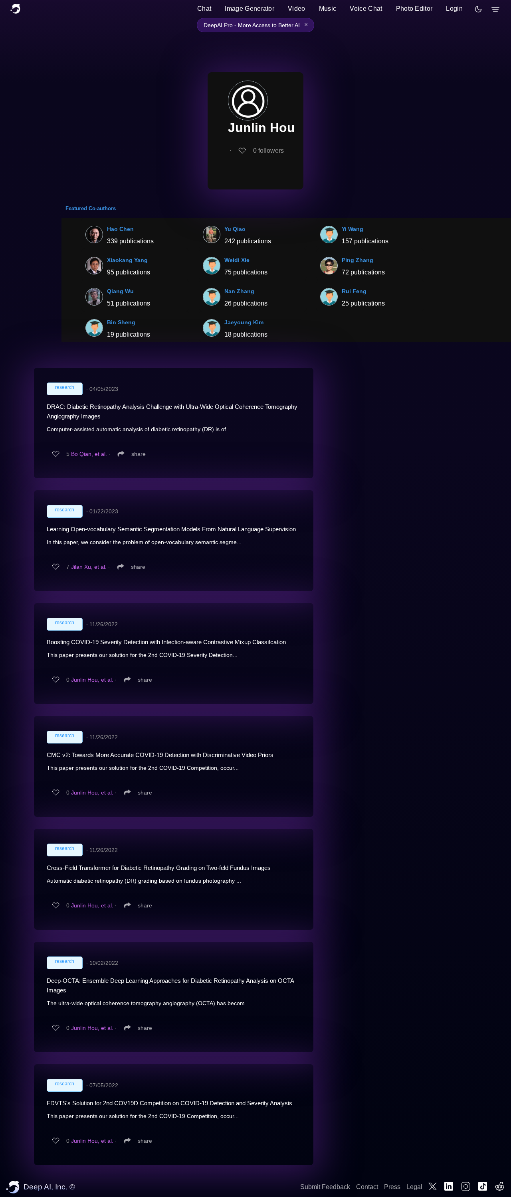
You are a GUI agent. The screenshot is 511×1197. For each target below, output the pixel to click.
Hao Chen (120, 229)
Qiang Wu (120, 291)
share (138, 454)
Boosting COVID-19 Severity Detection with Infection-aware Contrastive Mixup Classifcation (166, 642)
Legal (414, 1186)
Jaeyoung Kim (243, 322)
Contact (367, 1186)
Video (296, 8)
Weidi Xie (237, 260)
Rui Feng (354, 291)
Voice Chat (366, 8)
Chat (204, 8)
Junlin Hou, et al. (92, 679)
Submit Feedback (325, 1186)
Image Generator (249, 8)
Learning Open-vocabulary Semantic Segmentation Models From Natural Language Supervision (171, 529)
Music (328, 8)
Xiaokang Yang (127, 260)
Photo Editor (414, 8)
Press (392, 1186)
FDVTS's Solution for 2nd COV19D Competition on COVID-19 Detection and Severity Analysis (169, 1103)
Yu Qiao (235, 229)
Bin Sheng (121, 322)
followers (268, 150)
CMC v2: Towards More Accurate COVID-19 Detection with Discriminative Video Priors (160, 754)
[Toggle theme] (478, 9)
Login (454, 8)
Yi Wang (352, 229)
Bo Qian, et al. (89, 454)
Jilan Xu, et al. (89, 567)
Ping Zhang (357, 260)
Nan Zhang (239, 291)
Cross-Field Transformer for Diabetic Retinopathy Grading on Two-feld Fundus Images (159, 867)
